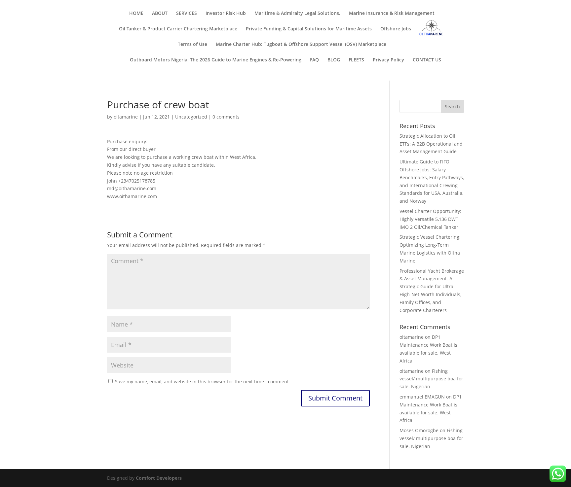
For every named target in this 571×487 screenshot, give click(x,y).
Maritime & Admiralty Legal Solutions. (297, 13)
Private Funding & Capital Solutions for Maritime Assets (309, 29)
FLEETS (356, 60)
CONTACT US (427, 60)
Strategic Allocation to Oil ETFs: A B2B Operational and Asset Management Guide (431, 144)
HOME (136, 13)
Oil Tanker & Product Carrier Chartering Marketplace (178, 29)
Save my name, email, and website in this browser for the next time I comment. (202, 381)
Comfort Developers (159, 478)
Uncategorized (191, 117)
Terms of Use (192, 44)
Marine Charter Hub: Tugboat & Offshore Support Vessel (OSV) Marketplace (301, 44)
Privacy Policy (388, 60)
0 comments (226, 117)
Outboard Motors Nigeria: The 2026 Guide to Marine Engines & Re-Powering (215, 60)
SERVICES (186, 13)
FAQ (314, 60)
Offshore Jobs (395, 29)
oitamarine (126, 117)
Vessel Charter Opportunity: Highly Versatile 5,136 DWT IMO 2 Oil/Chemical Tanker (430, 219)
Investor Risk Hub (226, 13)
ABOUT (160, 13)
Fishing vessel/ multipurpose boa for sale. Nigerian (431, 379)
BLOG (333, 60)
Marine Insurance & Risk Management (392, 13)
